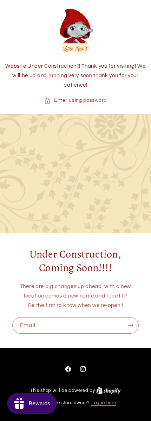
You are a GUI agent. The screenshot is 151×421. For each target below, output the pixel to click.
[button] (75, 100)
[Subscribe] (130, 325)
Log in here (103, 402)
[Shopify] (108, 390)
